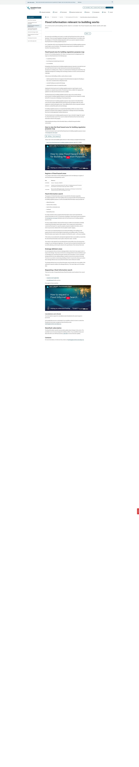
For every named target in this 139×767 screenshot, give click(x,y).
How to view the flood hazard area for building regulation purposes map (65, 128)
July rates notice (69, 2)
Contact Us (95, 7)
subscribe (65, 333)
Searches (61, 17)
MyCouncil (51, 280)
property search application (53, 277)
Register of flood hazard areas (55, 173)
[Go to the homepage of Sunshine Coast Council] (42, 7)
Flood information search (54, 194)
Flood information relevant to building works (89, 17)
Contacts (48, 338)
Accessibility (88, 7)
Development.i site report (51, 132)
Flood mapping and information (72, 17)
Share (86, 33)
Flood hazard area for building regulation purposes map (64, 52)
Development (54, 17)
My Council (102, 7)
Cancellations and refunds (53, 314)
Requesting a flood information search (58, 270)
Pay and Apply (110, 7)
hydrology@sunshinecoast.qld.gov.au (53, 323)
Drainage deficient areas (53, 249)
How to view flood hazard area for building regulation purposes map (60, 142)
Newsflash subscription (53, 328)
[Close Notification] (112, 1)
